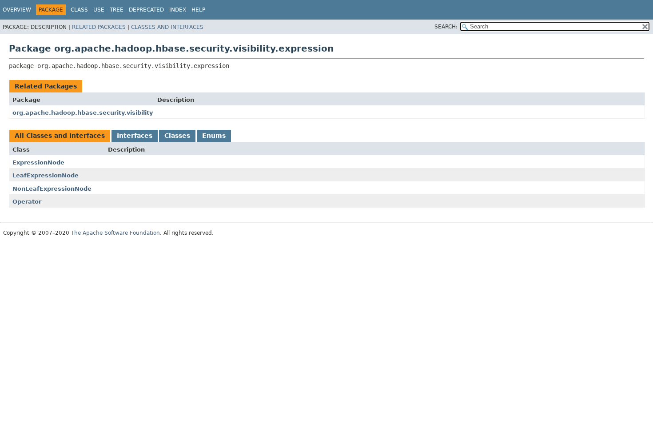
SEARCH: (446, 27)
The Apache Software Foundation (115, 233)
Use (98, 10)
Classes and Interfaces (167, 27)
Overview (17, 10)
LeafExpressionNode (45, 175)
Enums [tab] (214, 135)
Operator (26, 201)
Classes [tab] (177, 135)
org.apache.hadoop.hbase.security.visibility (82, 112)
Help (198, 10)
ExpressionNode (38, 162)
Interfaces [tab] (134, 135)
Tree (116, 10)
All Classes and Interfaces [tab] (60, 135)
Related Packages (99, 27)
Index (177, 10)
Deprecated (146, 10)
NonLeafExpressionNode (52, 188)
